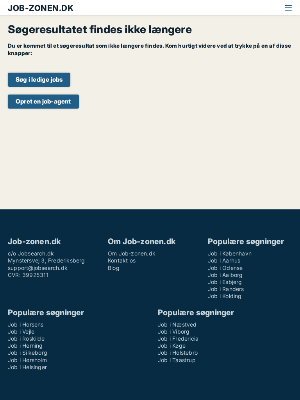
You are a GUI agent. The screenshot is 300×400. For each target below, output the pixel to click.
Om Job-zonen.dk (131, 253)
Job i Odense (225, 267)
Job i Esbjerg (225, 282)
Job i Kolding (225, 296)
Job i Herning (25, 345)
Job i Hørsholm (27, 360)
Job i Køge (172, 345)
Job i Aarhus (224, 260)
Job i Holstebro (178, 352)
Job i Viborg (173, 331)
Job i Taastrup (177, 360)
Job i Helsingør (27, 367)
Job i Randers (226, 289)
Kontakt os (122, 260)
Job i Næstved (177, 324)
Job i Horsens (26, 324)
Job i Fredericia (178, 338)
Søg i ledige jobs (39, 79)
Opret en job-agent (43, 101)
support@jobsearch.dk (38, 267)
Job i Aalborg (225, 274)
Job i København (230, 253)
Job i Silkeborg (27, 352)
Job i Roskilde (26, 338)
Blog (114, 267)
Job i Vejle (21, 331)
